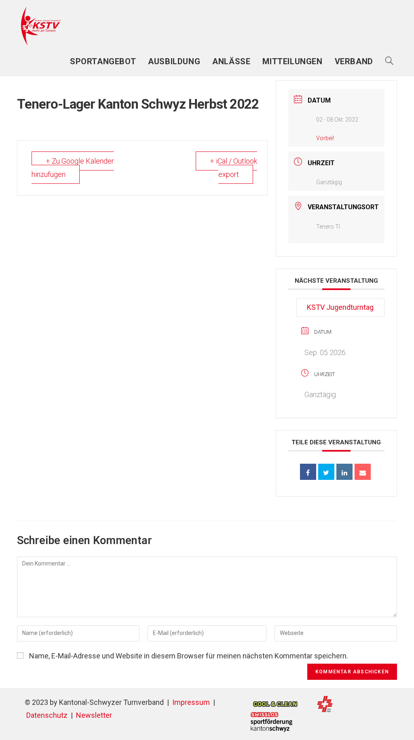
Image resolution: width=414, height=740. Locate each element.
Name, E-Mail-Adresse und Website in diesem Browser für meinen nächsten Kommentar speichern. (188, 656)
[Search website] (389, 61)
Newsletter (94, 715)
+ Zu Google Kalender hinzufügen (73, 167)
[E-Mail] (363, 472)
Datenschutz (47, 715)
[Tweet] (326, 472)
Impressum (191, 702)
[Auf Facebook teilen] (308, 472)
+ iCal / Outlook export (233, 167)
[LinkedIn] (344, 472)
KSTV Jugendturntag (340, 307)
